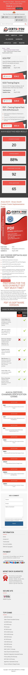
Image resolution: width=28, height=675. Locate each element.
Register (19, 17)
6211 (4, 428)
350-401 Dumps (8, 636)
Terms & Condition (7, 544)
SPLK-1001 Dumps (8, 632)
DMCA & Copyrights (7, 546)
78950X (5, 472)
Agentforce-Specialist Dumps (11, 661)
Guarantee (19, 39)
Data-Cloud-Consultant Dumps (11, 651)
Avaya (8, 48)
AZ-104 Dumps (7, 639)
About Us (14, 35)
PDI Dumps (6, 627)
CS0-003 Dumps (8, 641)
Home (7, 35)
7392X (4, 440)
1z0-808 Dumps (8, 622)
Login (6, 17)
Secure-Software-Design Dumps (12, 664)
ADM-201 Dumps (8, 617)
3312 (4, 405)
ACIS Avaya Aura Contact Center (11, 49)
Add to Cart (8, 76)
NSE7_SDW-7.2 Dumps (9, 649)
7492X (4, 451)
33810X (5, 483)
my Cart (20, 20)
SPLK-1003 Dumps (8, 634)
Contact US (5, 539)
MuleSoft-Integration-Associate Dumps (13, 654)
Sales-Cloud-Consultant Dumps (11, 619)
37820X (5, 461)
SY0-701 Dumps (8, 646)
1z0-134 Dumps (7, 624)
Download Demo (6, 280)
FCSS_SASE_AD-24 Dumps (10, 656)
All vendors (9, 39)
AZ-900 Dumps (7, 629)
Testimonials (6, 541)
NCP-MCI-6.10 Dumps (9, 659)
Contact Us (7, 43)
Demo (21, 35)
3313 (4, 416)
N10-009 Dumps (8, 644)
